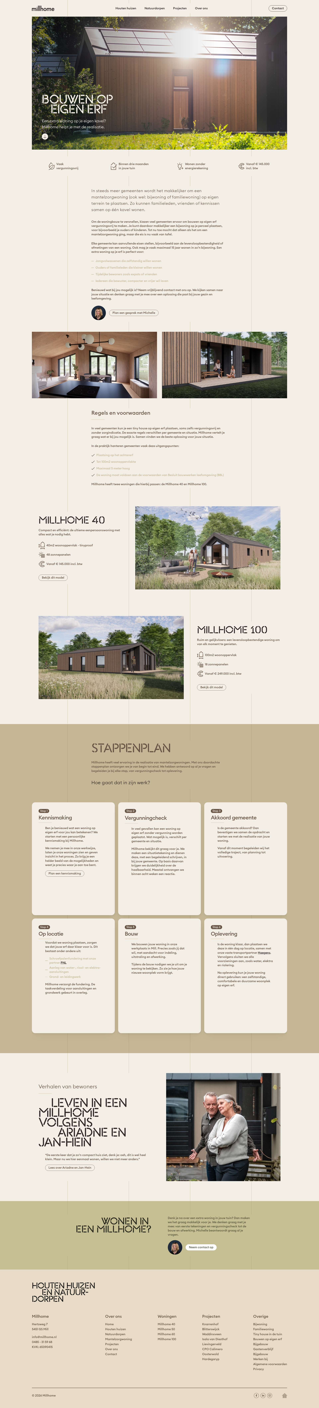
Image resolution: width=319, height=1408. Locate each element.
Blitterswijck (210, 1329)
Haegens (264, 952)
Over (108, 1349)
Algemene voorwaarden (270, 1364)
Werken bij (260, 1359)
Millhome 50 (166, 1329)
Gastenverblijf (263, 1349)
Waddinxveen (211, 1334)
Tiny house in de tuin (267, 1334)
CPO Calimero (212, 1349)
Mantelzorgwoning (118, 1339)
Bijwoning (260, 1324)
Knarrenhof (210, 1324)
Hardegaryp (210, 1359)
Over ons (201, 8)
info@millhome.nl (44, 1337)
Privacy (258, 1369)
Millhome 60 (166, 1334)
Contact (111, 1354)
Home (109, 1324)
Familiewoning (263, 1329)
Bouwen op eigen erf (267, 1339)
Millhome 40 (166, 1324)
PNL (63, 962)
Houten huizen (125, 8)
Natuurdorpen (155, 8)
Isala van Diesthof (214, 1339)
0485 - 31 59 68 (42, 1342)
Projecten (180, 8)
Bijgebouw (260, 1344)
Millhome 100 (167, 1339)
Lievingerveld (211, 1344)
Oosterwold (210, 1354)
